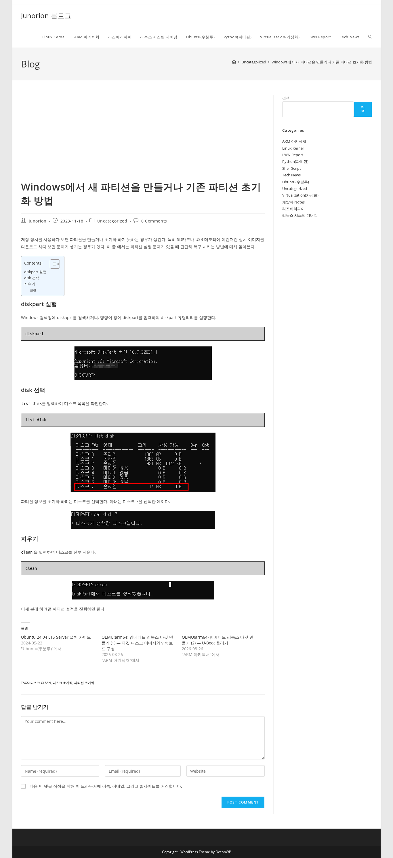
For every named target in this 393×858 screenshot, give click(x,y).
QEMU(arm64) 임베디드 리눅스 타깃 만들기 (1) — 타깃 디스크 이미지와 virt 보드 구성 (137, 642)
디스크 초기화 (63, 682)
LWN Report (292, 154)
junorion (38, 221)
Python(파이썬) (295, 161)
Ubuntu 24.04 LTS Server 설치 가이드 (56, 637)
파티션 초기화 (84, 682)
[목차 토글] (51, 264)
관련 (33, 290)
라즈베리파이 (293, 208)
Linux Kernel (293, 148)
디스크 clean (40, 682)
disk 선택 (31, 278)
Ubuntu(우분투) (295, 181)
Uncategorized (112, 221)
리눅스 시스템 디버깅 (300, 215)
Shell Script (291, 168)
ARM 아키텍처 (294, 141)
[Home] (234, 62)
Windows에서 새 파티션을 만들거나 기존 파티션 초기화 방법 (322, 62)
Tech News (291, 175)
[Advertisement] (143, 137)
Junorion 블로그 (46, 15)
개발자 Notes (293, 202)
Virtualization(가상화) (300, 195)
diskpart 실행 (35, 271)
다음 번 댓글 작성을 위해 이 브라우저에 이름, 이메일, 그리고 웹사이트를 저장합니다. (106, 786)
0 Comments (154, 221)
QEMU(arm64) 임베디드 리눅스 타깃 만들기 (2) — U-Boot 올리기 (217, 640)
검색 (286, 98)
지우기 (29, 284)
